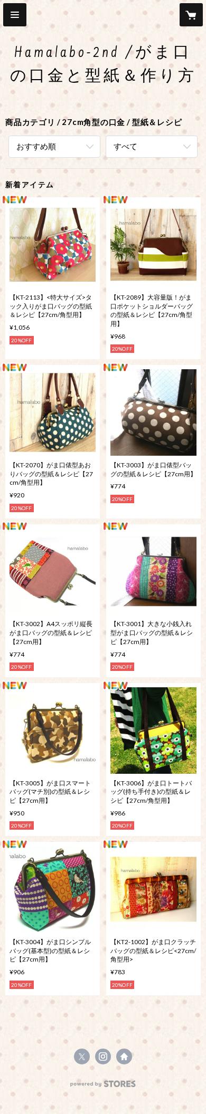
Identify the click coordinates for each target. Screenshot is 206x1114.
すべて (125, 146)
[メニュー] (14, 14)
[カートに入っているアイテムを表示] (191, 14)
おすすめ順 (36, 146)
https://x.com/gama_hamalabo (82, 1056)
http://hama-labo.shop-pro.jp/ (124, 1056)
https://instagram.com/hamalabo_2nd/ (103, 1056)
